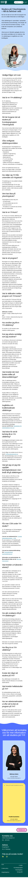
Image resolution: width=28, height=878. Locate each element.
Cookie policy (4, 868)
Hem (2, 864)
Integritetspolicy (5, 872)
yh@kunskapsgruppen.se (12, 454)
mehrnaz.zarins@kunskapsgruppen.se (14, 778)
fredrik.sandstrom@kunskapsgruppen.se (14, 820)
